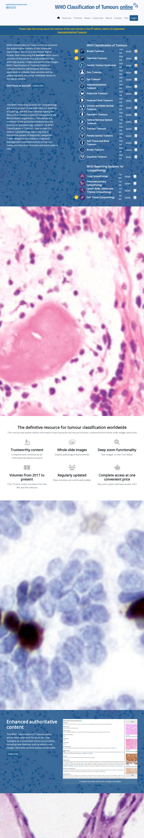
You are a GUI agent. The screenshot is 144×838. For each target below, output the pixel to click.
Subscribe (98, 18)
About (108, 18)
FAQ (126, 18)
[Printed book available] (134, 58)
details (128, 51)
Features (66, 18)
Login (134, 18)
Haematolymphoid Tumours (72, 32)
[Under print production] (134, 51)
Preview (78, 18)
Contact (118, 18)
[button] (64, 751)
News (87, 18)
